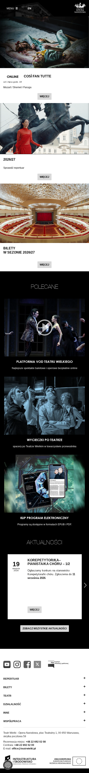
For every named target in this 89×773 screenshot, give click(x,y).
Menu (11, 8)
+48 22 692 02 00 (24, 745)
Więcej (46, 96)
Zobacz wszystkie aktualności (45, 628)
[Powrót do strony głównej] (80, 11)
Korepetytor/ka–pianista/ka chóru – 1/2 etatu (49, 563)
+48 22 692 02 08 (36, 741)
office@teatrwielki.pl (24, 748)
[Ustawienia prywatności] (8, 765)
